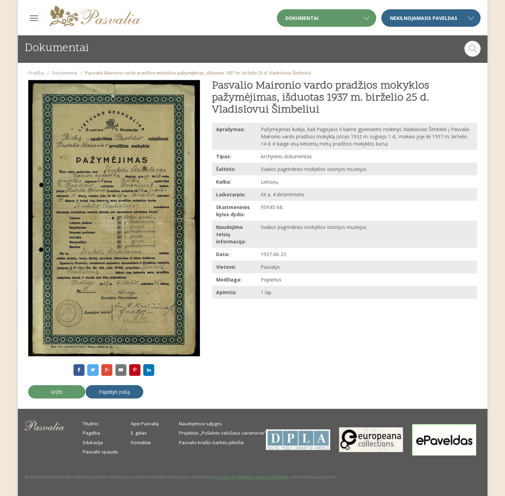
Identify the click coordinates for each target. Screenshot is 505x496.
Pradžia (36, 73)
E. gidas (139, 433)
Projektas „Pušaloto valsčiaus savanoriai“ (222, 433)
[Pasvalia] (95, 16)
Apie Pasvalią (145, 423)
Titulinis (91, 423)
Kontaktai (141, 442)
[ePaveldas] (444, 454)
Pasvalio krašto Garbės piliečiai (211, 442)
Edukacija (93, 442)
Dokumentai (64, 73)
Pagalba (91, 433)
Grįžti (57, 392)
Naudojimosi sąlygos (200, 423)
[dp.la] (298, 448)
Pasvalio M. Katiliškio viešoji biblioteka (252, 477)
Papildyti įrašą (114, 392)
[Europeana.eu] (371, 450)
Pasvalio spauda (100, 452)
